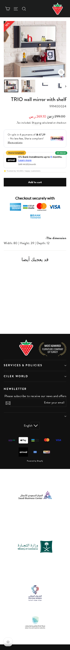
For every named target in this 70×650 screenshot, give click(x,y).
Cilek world (16, 376)
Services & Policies (23, 365)
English (32, 425)
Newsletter (15, 389)
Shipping (36, 123)
